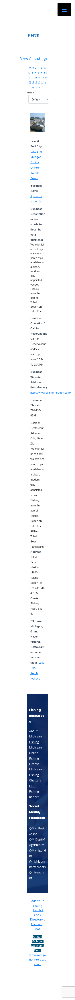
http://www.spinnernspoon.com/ (50, 392)
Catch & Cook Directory (37, 914)
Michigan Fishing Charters (35, 774)
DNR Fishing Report (34, 791)
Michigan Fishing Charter (35, 162)
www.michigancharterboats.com (37, 959)
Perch (34, 673)
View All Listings (34, 58)
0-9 (34, 67)
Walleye (35, 678)
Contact (36, 924)
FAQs (37, 929)
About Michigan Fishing (35, 736)
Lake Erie (36, 151)
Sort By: (30, 92)
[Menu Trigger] (64, 9)
